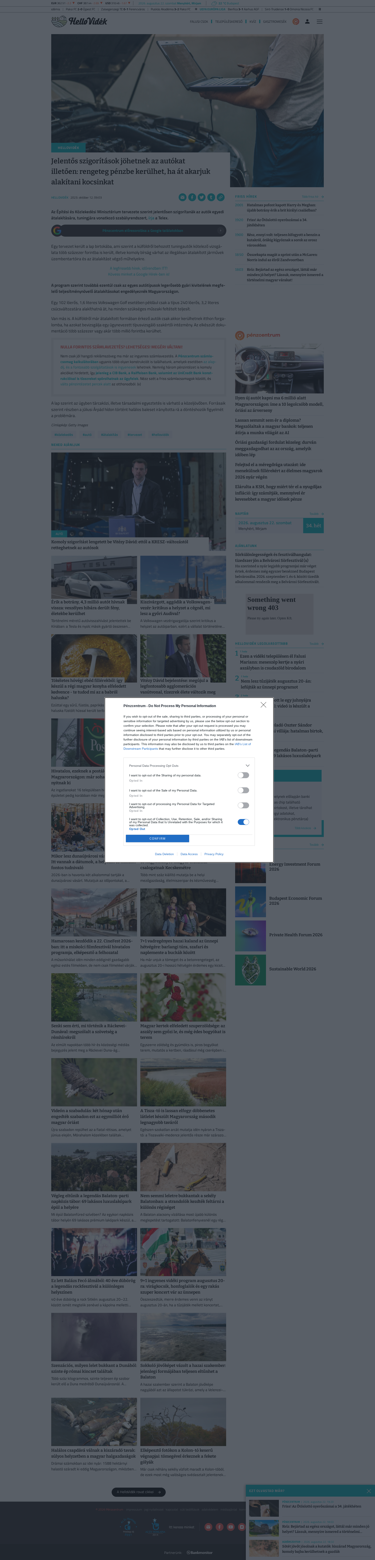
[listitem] (189, 765)
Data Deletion (164, 854)
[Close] (265, 706)
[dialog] (189, 780)
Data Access (189, 854)
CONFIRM (158, 838)
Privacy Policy (214, 854)
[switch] (243, 775)
